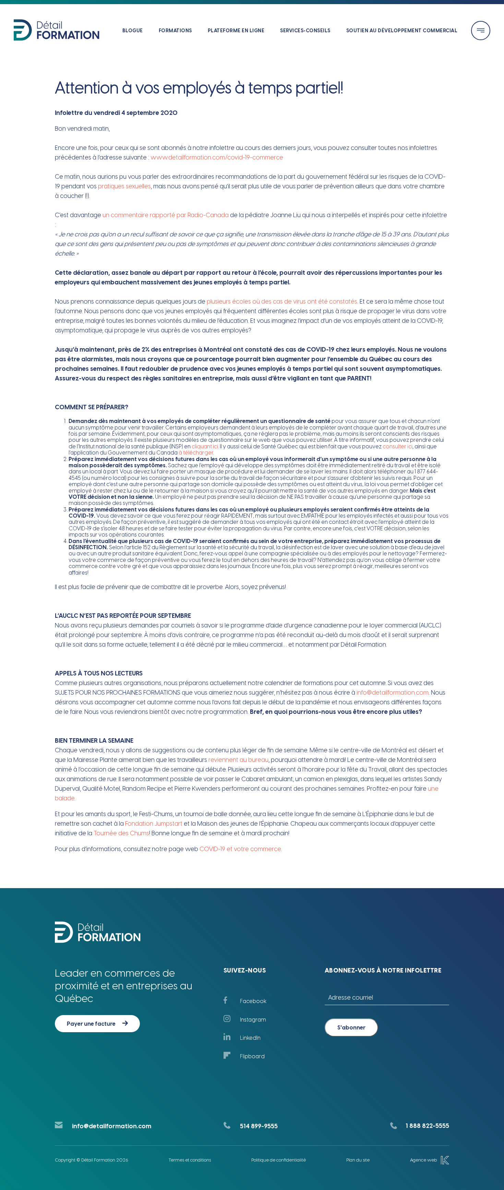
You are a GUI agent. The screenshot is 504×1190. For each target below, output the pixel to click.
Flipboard (252, 1056)
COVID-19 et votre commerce (240, 849)
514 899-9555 (259, 1126)
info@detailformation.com (393, 692)
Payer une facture (91, 1024)
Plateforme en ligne (236, 31)
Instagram (253, 1019)
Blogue (132, 31)
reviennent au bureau (238, 760)
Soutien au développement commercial (402, 31)
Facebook (253, 1001)
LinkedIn (250, 1038)
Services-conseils (305, 31)
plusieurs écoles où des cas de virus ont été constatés (282, 301)
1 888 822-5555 (427, 1126)
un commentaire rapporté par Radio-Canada (166, 215)
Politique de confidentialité (278, 1160)
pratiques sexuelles (124, 186)
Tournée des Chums (121, 833)
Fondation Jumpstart (153, 823)
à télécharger (196, 452)
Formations (175, 31)
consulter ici (397, 446)
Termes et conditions (190, 1160)
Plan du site (358, 1160)
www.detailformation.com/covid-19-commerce (217, 157)
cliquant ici (205, 446)
